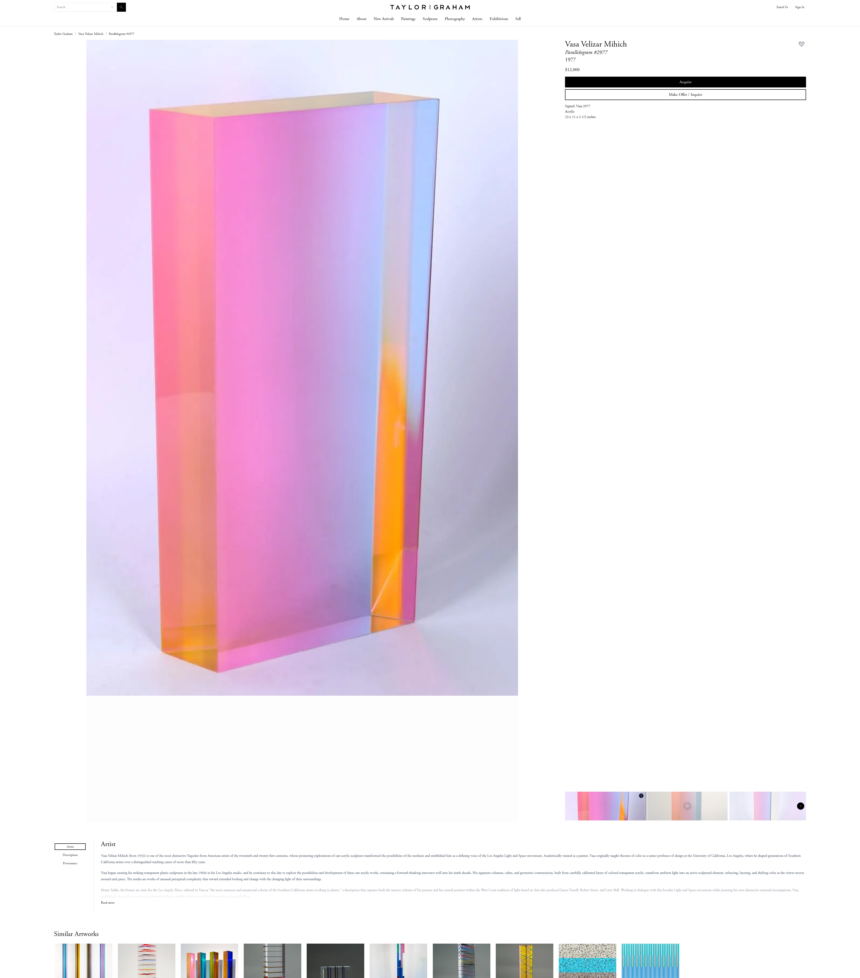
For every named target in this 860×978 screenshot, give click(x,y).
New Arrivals (384, 18)
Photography (455, 18)
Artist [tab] (70, 847)
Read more (108, 903)
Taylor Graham (63, 34)
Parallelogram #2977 (121, 34)
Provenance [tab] (70, 863)
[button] (302, 431)
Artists (477, 18)
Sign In (799, 7)
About (361, 18)
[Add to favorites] (801, 44)
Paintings (408, 18)
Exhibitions (499, 18)
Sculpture (430, 18)
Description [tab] (70, 855)
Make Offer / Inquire (685, 94)
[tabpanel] (453, 872)
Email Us (782, 7)
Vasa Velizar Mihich (90, 34)
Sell (518, 18)
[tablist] (70, 855)
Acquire (685, 82)
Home (344, 18)
